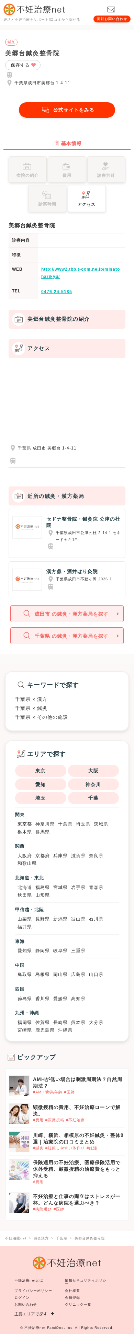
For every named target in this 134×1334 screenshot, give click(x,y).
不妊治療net (35, 1328)
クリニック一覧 (78, 1304)
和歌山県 (27, 863)
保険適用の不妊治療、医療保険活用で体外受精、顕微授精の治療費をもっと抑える (77, 1169)
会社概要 (72, 1291)
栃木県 (25, 831)
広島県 (78, 974)
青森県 (96, 887)
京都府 (42, 855)
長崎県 (60, 1022)
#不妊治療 (75, 1120)
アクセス (87, 204)
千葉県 (65, 823)
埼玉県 (83, 823)
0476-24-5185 (56, 291)
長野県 (42, 918)
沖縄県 (65, 1030)
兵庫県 (60, 855)
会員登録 (72, 1297)
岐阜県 (60, 950)
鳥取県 (25, 974)
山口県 (96, 974)
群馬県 (42, 831)
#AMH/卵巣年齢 (48, 1092)
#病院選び (42, 1209)
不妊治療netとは (28, 1280)
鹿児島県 (45, 1030)
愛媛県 (60, 998)
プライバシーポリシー (33, 1291)
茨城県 (101, 823)
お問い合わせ (25, 1304)
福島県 (42, 887)
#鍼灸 (38, 1148)
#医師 (69, 1092)
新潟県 (60, 918)
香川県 (42, 998)
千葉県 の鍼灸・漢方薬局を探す (72, 636)
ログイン (22, 1297)
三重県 (78, 950)
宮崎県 (25, 1030)
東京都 (25, 823)
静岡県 (42, 950)
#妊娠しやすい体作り (65, 1148)
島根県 (42, 974)
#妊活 (92, 1148)
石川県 (96, 918)
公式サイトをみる (73, 110)
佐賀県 (42, 1022)
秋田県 (25, 895)
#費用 (38, 1120)
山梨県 (25, 918)
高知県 (78, 998)
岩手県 (78, 887)
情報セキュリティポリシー (86, 1282)
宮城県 (60, 887)
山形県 (42, 895)
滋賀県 (78, 855)
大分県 (96, 1022)
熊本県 (78, 1022)
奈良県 (96, 855)
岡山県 (60, 974)
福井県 (25, 926)
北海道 (25, 887)
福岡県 (25, 1022)
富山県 (78, 918)
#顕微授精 (54, 1120)
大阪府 (25, 855)
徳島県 (25, 998)
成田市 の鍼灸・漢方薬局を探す (72, 614)
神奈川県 (45, 823)
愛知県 (25, 950)
